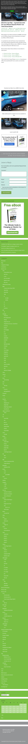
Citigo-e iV (6, 524)
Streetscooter (7, 595)
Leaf (14, 28)
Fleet (2, 668)
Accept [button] (12, 11)
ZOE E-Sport (6, 509)
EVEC (3, 381)
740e (5, 294)
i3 (12, 28)
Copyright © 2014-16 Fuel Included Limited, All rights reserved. (13, 741)
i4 (4, 302)
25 (6, 712)
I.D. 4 (5, 627)
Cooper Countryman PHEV (9, 461)
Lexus (4, 432)
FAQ (2, 653)
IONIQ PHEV (6, 404)
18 (6, 710)
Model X (5, 540)
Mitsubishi (5, 465)
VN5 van (5, 602)
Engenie (5, 327)
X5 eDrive (6, 308)
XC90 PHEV (6, 585)
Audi (3, 270)
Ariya (5, 470)
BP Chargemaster (7, 317)
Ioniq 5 (5, 400)
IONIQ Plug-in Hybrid (8, 406)
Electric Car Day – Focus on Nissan (11, 53)
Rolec (5, 358)
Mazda (4, 436)
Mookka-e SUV (6, 555)
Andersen (6, 315)
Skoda (4, 523)
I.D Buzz (5, 625)
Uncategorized (4, 686)
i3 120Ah (6, 298)
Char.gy (5, 319)
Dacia (4, 378)
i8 (4, 304)
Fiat (3, 383)
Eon (4, 331)
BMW (17, 29)
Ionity (5, 342)
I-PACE (5, 412)
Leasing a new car (7, 661)
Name (3, 179)
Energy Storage (6, 635)
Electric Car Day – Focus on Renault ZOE (13, 56)
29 (21, 712)
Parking (4, 480)
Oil (3, 641)
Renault (5, 29)
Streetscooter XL (7, 597)
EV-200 (20, 29)
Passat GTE (6, 575)
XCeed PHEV (6, 430)
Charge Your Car (7, 321)
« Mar (2, 715)
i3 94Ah (6, 300)
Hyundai (4, 399)
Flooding (4, 637)
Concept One (6, 513)
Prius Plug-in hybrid (7, 546)
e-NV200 (5, 614)
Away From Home (7, 666)
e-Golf (5, 559)
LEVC (3, 601)
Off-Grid (4, 639)
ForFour (5, 528)
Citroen (4, 374)
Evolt (5, 333)
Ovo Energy (6, 350)
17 (3, 710)
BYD (3, 310)
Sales (4, 515)
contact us (17, 59)
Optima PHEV (6, 426)
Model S (5, 538)
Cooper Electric (7, 463)
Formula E (4, 393)
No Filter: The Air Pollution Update (17, 155)
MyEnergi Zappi (7, 344)
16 (24, 708)
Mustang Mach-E (7, 391)
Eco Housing (5, 631)
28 (17, 712)
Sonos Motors (5, 684)
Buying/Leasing (6, 655)
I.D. (4, 565)
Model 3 (5, 536)
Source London (7, 364)
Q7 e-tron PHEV (7, 278)
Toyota (4, 544)
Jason (23, 31)
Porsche (4, 490)
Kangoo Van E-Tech (7, 503)
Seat (3, 517)
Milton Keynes (23, 28)
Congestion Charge (5, 264)
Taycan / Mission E (7, 495)
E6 (4, 311)
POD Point (6, 354)
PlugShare (6, 352)
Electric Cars (3, 268)
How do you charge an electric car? (8, 248)
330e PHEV (6, 290)
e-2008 (5, 484)
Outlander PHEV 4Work (8, 610)
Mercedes (5, 440)
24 (3, 712)
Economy (4, 633)
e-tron (5, 276)
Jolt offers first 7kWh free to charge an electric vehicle (12, 244)
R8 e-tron (5, 282)
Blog (11, 28)
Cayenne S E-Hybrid (7, 491)
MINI (3, 459)
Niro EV (5, 422)
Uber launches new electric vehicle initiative (13, 153)
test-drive (16, 31)
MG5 (5, 455)
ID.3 (4, 573)
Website (3, 184)
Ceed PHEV (6, 418)
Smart (4, 526)
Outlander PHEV (7, 467)
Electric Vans (3, 591)
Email (3, 182)
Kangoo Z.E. (6, 619)
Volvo (4, 579)
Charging (4, 313)
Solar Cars (3, 683)
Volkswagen (5, 557)
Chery (4, 372)
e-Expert (5, 488)
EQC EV (5, 449)
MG (3, 453)
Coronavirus (3, 266)
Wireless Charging (7, 370)
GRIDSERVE (6, 337)
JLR (3, 414)
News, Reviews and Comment (7, 674)
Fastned (5, 335)
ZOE (8, 29)
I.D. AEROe (6, 567)
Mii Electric (6, 521)
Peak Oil (4, 643)
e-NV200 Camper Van (8, 616)
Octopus (5, 346)
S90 (4, 581)
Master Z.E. (6, 621)
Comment (4, 170)
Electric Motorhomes (5, 587)
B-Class (5, 443)
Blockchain (3, 260)
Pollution (4, 645)
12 (10, 708)
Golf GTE (5, 563)
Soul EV (5, 428)
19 (10, 710)
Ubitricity (5, 366)
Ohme (5, 348)
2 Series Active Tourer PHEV (9, 288)
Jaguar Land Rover (6, 411)
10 (3, 708)
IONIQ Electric (6, 402)
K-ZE (5, 501)
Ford (3, 387)
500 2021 (5, 385)
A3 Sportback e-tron (8, 272)
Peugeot (4, 482)
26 (10, 712)
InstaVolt (5, 340)
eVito (5, 606)
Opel (3, 476)
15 (21, 708)
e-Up (5, 561)
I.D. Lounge (6, 571)
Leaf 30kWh (17, 28)
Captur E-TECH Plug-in (8, 499)
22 (21, 710)
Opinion (2, 676)
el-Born (5, 518)
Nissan (2, 29)
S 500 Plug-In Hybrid (8, 451)
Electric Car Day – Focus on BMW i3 (11, 55)
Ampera (5, 549)
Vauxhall (4, 548)
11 (6, 708)
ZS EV (5, 457)
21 (17, 710)
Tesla (4, 532)
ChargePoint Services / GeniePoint (10, 323)
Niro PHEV (6, 424)
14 (17, 708)
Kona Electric (6, 409)
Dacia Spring (6, 379)
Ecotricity (6, 325)
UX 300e (5, 434)
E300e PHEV (6, 447)
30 (24, 712)
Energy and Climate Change (6, 629)
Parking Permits (4, 679)
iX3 (4, 306)
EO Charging (6, 329)
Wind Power (5, 651)
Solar (5, 362)
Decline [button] (16, 11)
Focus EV (5, 389)
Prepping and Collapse (7, 647)
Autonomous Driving (6, 284)
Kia (3, 416)
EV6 (4, 420)
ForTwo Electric (7, 530)
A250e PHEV (6, 441)
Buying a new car (7, 657)
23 (24, 710)
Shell (5, 360)
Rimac (4, 511)
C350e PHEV (6, 445)
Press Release (4, 681)
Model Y (5, 542)
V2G (4, 368)
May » (2, 717)
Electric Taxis (3, 589)
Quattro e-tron (7, 280)
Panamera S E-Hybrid (8, 493)
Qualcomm (6, 356)
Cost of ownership (7, 659)
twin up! (5, 577)
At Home (5, 664)
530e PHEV (6, 292)
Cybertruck (6, 534)
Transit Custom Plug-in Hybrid (9, 599)
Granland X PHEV (7, 553)
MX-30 (5, 438)
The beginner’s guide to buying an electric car (10, 246)
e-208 (5, 486)
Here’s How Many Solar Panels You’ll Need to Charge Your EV (12, 250)
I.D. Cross (5, 569)
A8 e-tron (5, 274)
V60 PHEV (5, 583)
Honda (4, 395)
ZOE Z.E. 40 (12, 29)
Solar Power (5, 649)
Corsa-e (5, 478)
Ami (4, 376)
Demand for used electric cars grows (8, 252)
